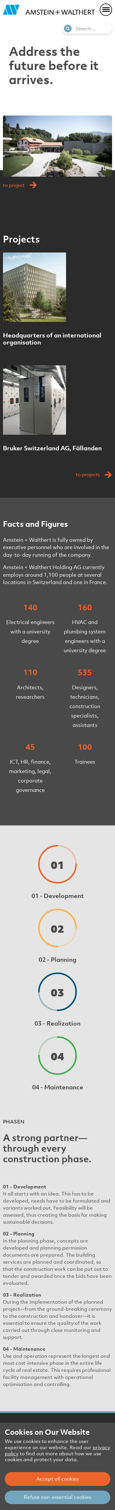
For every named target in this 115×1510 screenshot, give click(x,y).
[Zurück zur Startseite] (49, 10)
